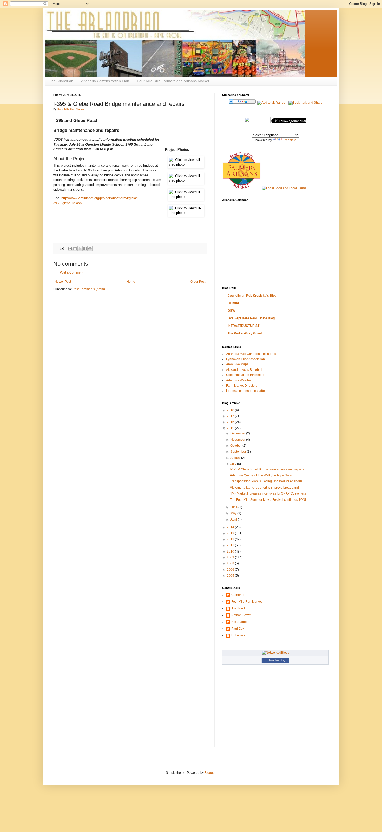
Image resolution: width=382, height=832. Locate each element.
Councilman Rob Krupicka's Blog (252, 295)
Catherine (238, 595)
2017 (231, 416)
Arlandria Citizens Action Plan (105, 81)
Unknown (238, 635)
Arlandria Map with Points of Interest (251, 354)
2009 (231, 557)
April (234, 519)
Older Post (197, 281)
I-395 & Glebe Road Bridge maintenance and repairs (267, 469)
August (235, 458)
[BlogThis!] (75, 248)
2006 (231, 569)
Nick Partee (239, 622)
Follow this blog (275, 660)
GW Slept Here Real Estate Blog (251, 318)
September (238, 451)
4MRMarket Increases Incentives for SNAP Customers (268, 493)
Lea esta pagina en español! (246, 391)
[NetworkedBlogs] (275, 652)
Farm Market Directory (241, 385)
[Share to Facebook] (85, 248)
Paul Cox (237, 628)
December (238, 433)
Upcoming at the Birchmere (245, 375)
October (236, 445)
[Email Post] (61, 248)
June (234, 507)
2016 (231, 422)
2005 (231, 575)
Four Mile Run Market (71, 109)
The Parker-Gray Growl (245, 333)
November (238, 439)
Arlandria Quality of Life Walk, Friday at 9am (261, 475)
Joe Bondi (238, 608)
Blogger (210, 773)
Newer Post (63, 281)
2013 (231, 533)
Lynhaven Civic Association (245, 359)
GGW (231, 311)
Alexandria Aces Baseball (244, 370)
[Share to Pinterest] (90, 248)
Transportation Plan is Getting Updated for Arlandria (266, 481)
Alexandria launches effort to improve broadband (264, 487)
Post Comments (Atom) (89, 289)
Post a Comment (71, 272)
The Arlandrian (61, 81)
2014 (231, 527)
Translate (289, 140)
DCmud (233, 303)
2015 (231, 428)
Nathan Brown (241, 615)
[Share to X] (80, 248)
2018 (231, 410)
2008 (231, 563)
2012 (231, 539)
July (233, 464)
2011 (231, 545)
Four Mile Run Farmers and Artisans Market (173, 81)
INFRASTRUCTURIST (243, 326)
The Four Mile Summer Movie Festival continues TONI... (269, 500)
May (233, 513)
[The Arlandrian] (258, 122)
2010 (231, 551)
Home (131, 281)
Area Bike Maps (237, 364)
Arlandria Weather (239, 380)
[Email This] (70, 248)
